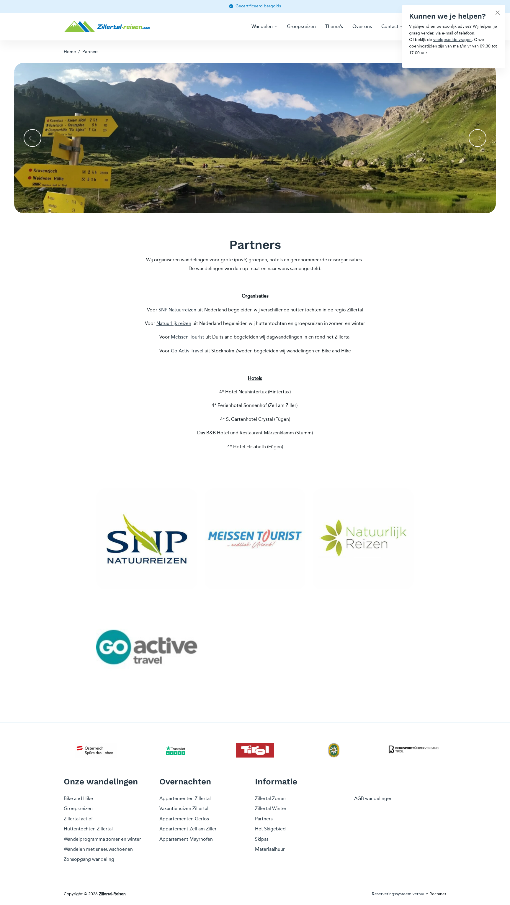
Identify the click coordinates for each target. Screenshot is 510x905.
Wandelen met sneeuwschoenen (98, 849)
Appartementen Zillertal (185, 798)
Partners (90, 51)
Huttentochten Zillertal (88, 829)
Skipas (262, 839)
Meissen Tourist (187, 337)
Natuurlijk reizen (173, 323)
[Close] (497, 12)
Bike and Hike (78, 798)
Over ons (362, 26)
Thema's (334, 26)
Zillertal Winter (271, 808)
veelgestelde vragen (452, 39)
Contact (389, 26)
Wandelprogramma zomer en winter (102, 839)
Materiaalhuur (270, 849)
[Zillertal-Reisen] (108, 26)
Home (70, 51)
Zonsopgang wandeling (89, 859)
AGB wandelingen (373, 798)
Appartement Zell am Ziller (188, 829)
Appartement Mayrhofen (186, 839)
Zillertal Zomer (270, 798)
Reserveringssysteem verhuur (399, 893)
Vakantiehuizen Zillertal (183, 808)
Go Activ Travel (187, 351)
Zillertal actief (78, 819)
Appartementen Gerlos (184, 819)
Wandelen (262, 26)
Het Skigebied (270, 829)
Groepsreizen (301, 26)
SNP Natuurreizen (177, 310)
